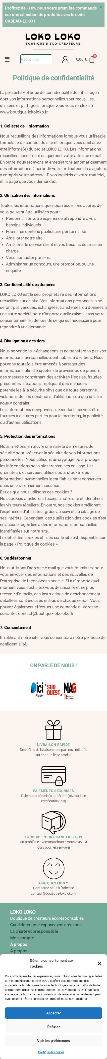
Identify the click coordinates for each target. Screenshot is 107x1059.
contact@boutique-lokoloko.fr (45, 613)
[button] (99, 963)
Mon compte (22, 937)
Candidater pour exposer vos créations (46, 924)
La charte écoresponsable (34, 931)
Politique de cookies (51, 1052)
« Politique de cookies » (36, 544)
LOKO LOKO (22, 912)
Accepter (53, 1013)
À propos (18, 950)
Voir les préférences (53, 1040)
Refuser (53, 1027)
